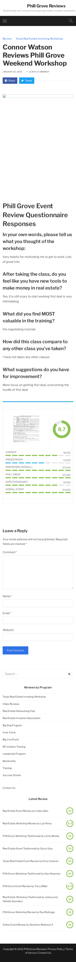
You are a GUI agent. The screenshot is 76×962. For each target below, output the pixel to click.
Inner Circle (9, 732)
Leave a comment (39, 72)
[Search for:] (38, 674)
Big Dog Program (12, 725)
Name (7, 596)
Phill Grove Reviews (46, 5)
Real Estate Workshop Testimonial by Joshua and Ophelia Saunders (30, 899)
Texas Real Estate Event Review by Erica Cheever (31, 860)
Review (7, 38)
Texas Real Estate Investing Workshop (39, 38)
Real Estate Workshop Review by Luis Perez (27, 823)
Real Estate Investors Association (21, 718)
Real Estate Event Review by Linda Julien (25, 810)
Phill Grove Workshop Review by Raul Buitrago (29, 912)
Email (7, 613)
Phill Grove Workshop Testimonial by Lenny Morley (31, 835)
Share (11, 80)
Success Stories (12, 775)
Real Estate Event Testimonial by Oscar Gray (28, 848)
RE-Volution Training (14, 746)
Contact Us (9, 787)
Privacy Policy (56, 949)
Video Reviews (11, 703)
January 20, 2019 (12, 72)
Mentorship (9, 760)
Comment (10, 552)
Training (7, 768)
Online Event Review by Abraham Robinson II (28, 924)
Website (8, 630)
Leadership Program (14, 753)
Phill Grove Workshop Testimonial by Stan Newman (31, 873)
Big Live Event (11, 739)
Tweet (28, 80)
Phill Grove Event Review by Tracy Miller (25, 886)
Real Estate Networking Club (19, 710)
